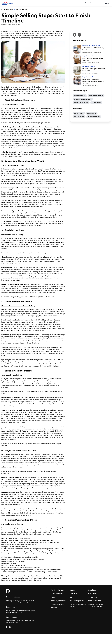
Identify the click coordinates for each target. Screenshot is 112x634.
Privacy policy (92, 597)
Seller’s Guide (20, 423)
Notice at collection (94, 601)
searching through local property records (46, 261)
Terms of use (92, 594)
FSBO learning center (76, 601)
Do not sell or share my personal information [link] (95, 605)
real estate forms (16, 570)
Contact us (73, 594)
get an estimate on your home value (44, 131)
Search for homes (57, 594)
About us (54, 608)
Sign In (107, 3)
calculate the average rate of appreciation (50, 242)
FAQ (71, 597)
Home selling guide (57, 604)
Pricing (53, 597)
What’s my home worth (58, 601)
